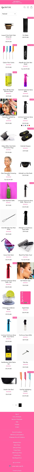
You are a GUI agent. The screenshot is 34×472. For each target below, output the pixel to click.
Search (17, 414)
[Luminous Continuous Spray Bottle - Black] (21, 125)
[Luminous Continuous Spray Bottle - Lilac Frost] (23, 125)
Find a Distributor (17, 417)
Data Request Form (17, 458)
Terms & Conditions (17, 432)
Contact (17, 427)
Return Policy (17, 445)
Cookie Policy (17, 455)
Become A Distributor (17, 419)
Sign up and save (16, 462)
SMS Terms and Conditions (17, 435)
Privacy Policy (17, 450)
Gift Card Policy (17, 447)
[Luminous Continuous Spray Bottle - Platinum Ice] (27, 125)
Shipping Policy (17, 442)
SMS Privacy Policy (17, 453)
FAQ (17, 422)
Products (17, 424)
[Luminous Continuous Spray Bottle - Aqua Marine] (25, 125)
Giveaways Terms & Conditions (17, 437)
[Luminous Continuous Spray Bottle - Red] (29, 125)
